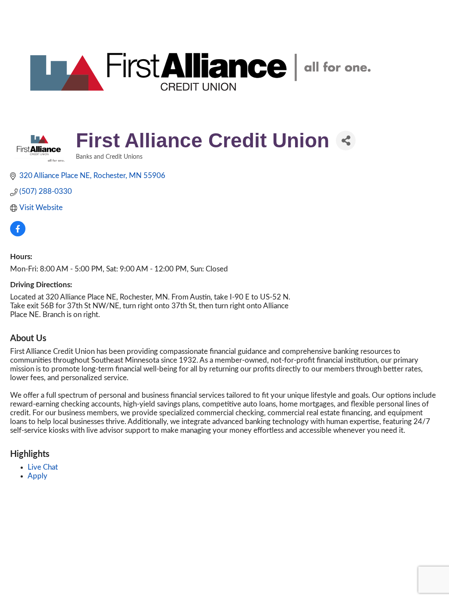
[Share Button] (346, 140)
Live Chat (43, 467)
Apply (37, 476)
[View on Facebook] (17, 234)
